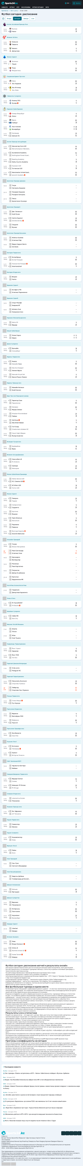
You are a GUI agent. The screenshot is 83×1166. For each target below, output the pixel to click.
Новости (5, 7)
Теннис (9, 1138)
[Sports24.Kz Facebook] (63, 1133)
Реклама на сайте (43, 1145)
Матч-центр (14, 10)
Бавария (54, 1141)
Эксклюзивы (25, 7)
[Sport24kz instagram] (79, 1133)
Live (32, 18)
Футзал (4, 1138)
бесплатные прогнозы (21, 1050)
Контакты (12, 1145)
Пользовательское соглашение (59, 1145)
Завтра (25, 18)
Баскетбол (15, 1138)
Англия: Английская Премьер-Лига (17, 24)
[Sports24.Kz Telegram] (67, 1133)
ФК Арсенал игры (62, 1039)
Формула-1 (22, 1138)
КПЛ (18, 7)
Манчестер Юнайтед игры (35, 1039)
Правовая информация (9, 1146)
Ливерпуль (32, 1141)
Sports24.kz (5, 10)
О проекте (5, 1145)
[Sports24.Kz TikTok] (75, 1133)
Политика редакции (24, 1146)
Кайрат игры (22, 1039)
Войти (78, 3)
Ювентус (60, 1141)
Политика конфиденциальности (25, 1145)
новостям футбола (53, 968)
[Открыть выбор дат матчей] (3, 18)
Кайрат (4, 1141)
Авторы (33, 1146)
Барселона (10, 1141)
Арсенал (48, 1141)
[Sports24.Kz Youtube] (71, 1133)
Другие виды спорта (33, 1138)
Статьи (42, 1138)
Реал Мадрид (40, 1141)
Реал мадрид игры (12, 1039)
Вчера (9, 18)
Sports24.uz (40, 1146)
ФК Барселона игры (50, 1039)
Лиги (47, 7)
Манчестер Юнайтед (21, 1141)
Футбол (12, 7)
